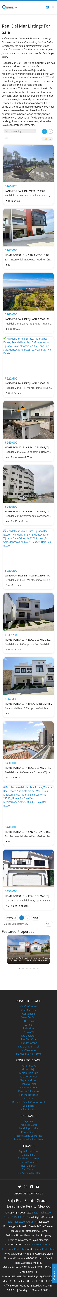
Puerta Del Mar (28, 1087)
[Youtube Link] (37, 1186)
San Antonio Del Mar (28, 1173)
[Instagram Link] (25, 1186)
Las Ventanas (28, 1050)
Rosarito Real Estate (40, 1244)
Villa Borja (28, 1105)
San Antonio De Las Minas (28, 1139)
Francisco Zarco (28, 1124)
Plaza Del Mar (28, 1084)
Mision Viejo (28, 1069)
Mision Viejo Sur (28, 1073)
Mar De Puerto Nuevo (28, 1054)
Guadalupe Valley (28, 1128)
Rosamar (28, 1098)
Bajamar (28, 1121)
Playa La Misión (28, 1080)
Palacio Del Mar (28, 1076)
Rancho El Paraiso (28, 1091)
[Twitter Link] (19, 1186)
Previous (11, 918)
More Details (28, 163)
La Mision (28, 1028)
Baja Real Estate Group (20, 1221)
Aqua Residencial (28, 1151)
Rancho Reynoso (28, 1094)
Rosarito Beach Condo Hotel (28, 1102)
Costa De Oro (28, 1017)
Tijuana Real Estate (44, 1249)
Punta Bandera (28, 1162)
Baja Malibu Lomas (28, 1158)
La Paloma (29, 1032)
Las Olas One (28, 1039)
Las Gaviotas (28, 1035)
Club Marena (28, 1010)
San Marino (28, 1169)
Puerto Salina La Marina (28, 1135)
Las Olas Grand (28, 1043)
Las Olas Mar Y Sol (28, 1046)
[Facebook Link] (31, 1186)
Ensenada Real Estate (14, 1249)
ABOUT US (20, 1193)
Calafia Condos (28, 1006)
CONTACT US (35, 1193)
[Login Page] (47, 7)
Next (35, 918)
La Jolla (29, 1024)
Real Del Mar (28, 1165)
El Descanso (28, 1021)
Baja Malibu (28, 1154)
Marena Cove (28, 1065)
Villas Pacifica (28, 1109)
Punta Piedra (28, 1132)
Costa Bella (28, 1013)
